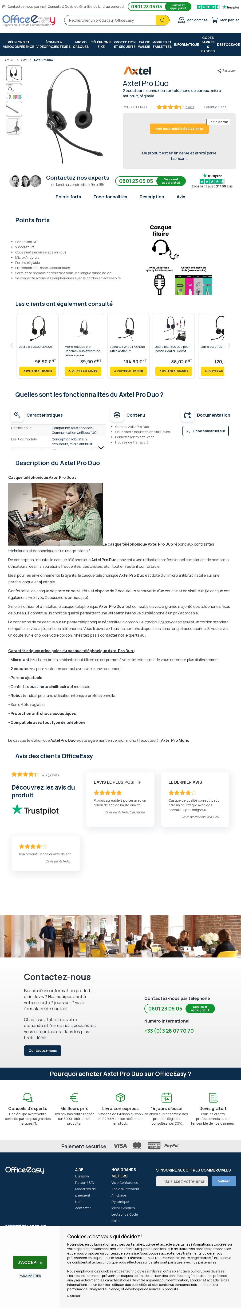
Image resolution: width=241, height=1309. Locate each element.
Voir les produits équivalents (179, 128)
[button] (14, 91)
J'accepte (30, 1262)
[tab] (120, 219)
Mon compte (196, 20)
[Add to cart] (37, 371)
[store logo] (29, 21)
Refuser (73, 1296)
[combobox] (117, 20)
